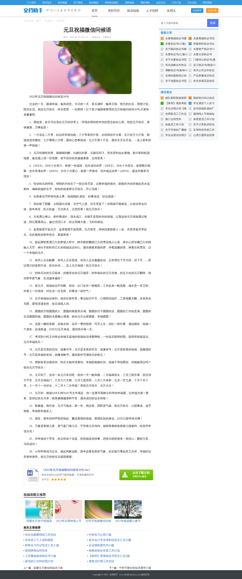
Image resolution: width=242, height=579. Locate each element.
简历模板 (62, 2)
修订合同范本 (173, 119)
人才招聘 (152, 10)
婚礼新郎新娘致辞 (176, 97)
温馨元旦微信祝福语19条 (48, 567)
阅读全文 (96, 37)
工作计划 (176, 2)
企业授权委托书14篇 (101, 545)
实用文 (171, 10)
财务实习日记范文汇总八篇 (42, 545)
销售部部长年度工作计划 (104, 550)
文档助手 (113, 574)
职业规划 (93, 2)
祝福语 (61, 20)
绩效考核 (145, 2)
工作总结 (191, 2)
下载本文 (107, 37)
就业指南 (133, 10)
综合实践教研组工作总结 (40, 534)
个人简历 (31, 2)
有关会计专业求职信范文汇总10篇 (110, 539)
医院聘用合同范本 (36, 550)
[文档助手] (33, 10)
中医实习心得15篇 (100, 534)
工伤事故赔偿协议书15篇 (40, 555)
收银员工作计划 (174, 124)
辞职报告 (207, 2)
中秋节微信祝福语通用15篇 (135, 567)
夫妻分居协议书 (202, 54)
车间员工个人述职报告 (39, 539)
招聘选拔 (129, 2)
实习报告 (78, 2)
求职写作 (114, 10)
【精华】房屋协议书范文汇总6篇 (109, 555)
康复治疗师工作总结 (101, 561)
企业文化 (160, 2)
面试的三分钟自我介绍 (39, 561)
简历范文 (47, 2)
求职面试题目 (112, 2)
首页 (95, 10)
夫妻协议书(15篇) (175, 43)
